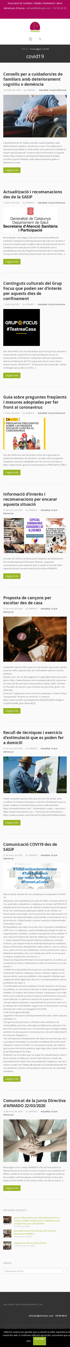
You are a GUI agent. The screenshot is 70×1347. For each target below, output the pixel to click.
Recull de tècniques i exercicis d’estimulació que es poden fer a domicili (33, 737)
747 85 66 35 (59, 8)
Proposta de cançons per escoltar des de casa (27, 600)
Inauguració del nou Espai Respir (30, 1242)
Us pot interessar (57, 90)
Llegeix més (11, 170)
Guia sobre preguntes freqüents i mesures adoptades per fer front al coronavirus (34, 402)
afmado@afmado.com (39, 8)
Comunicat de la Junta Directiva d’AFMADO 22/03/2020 (34, 1103)
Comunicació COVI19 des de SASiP (30, 846)
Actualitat (43, 90)
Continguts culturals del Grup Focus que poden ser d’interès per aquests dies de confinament (32, 290)
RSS (38, 14)
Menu (30, 40)
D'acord (39, 1339)
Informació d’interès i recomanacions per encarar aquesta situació (30, 499)
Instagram (31, 14)
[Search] (40, 39)
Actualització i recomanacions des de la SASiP (32, 194)
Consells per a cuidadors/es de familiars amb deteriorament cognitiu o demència (33, 79)
